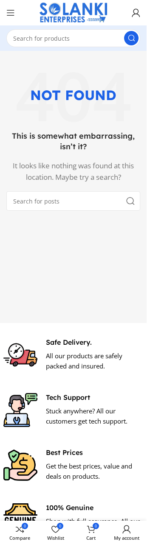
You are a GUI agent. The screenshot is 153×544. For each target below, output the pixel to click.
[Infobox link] (73, 355)
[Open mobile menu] (10, 12)
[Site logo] (73, 12)
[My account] (136, 12)
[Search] (131, 38)
